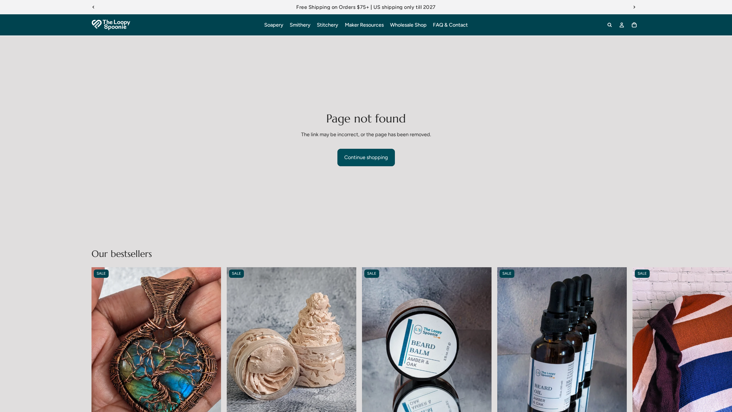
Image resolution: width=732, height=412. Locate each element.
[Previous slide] (93, 7)
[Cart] (634, 25)
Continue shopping (366, 157)
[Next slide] (634, 7)
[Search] (609, 25)
